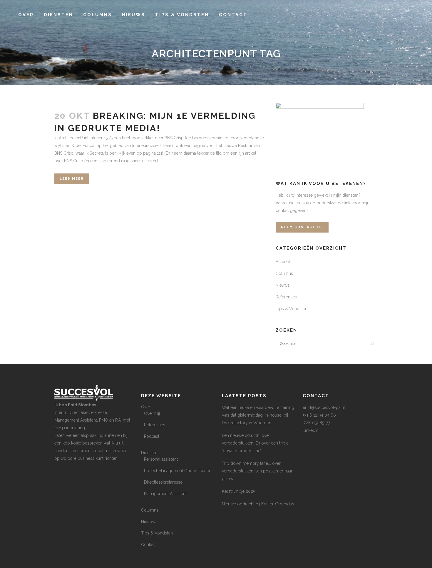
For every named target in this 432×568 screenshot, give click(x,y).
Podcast (151, 436)
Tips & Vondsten (291, 308)
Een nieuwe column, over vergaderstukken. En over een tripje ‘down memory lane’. (255, 443)
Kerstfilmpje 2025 (238, 491)
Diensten (149, 452)
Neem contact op (302, 227)
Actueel (283, 261)
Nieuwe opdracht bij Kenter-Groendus (258, 504)
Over (145, 407)
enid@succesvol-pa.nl (324, 407)
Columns (284, 273)
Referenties (286, 297)
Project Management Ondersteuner (177, 470)
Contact (148, 544)
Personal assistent (161, 459)
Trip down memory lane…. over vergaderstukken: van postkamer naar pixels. (257, 471)
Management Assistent (165, 493)
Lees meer (72, 179)
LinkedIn (311, 430)
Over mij (152, 413)
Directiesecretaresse (163, 482)
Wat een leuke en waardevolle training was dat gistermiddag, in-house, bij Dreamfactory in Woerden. (258, 415)
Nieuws (282, 285)
